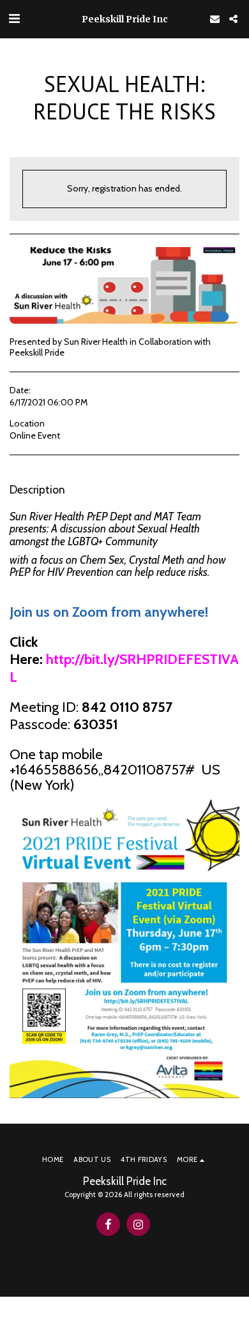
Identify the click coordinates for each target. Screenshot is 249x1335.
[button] (14, 18)
